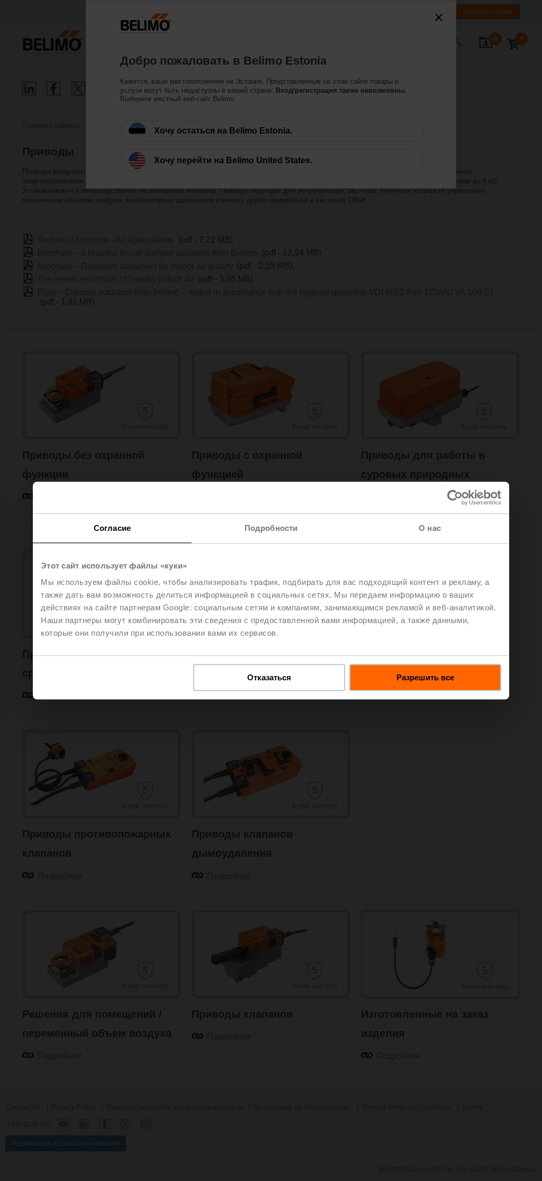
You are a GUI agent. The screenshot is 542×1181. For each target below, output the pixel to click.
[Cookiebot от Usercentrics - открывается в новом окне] (455, 497)
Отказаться (269, 677)
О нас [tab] (430, 527)
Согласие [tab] (112, 527)
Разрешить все (425, 677)
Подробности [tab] (271, 527)
